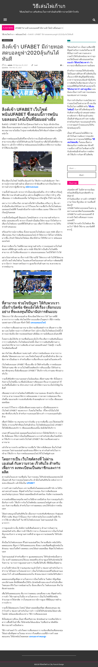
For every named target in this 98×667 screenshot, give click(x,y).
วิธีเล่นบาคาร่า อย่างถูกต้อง (79, 89)
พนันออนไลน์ (21, 34)
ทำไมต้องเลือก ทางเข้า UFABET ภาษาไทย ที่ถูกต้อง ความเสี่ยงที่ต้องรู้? (81, 202)
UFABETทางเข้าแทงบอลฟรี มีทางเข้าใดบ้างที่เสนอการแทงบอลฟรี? (80, 217)
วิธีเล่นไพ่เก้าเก (49, 6)
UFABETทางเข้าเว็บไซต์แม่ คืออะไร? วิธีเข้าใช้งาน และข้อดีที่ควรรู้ (81, 226)
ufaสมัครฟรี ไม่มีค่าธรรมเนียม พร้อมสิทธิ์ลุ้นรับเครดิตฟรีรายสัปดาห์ (81, 192)
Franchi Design (58, 664)
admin (10, 65)
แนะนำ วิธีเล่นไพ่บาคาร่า (78, 62)
